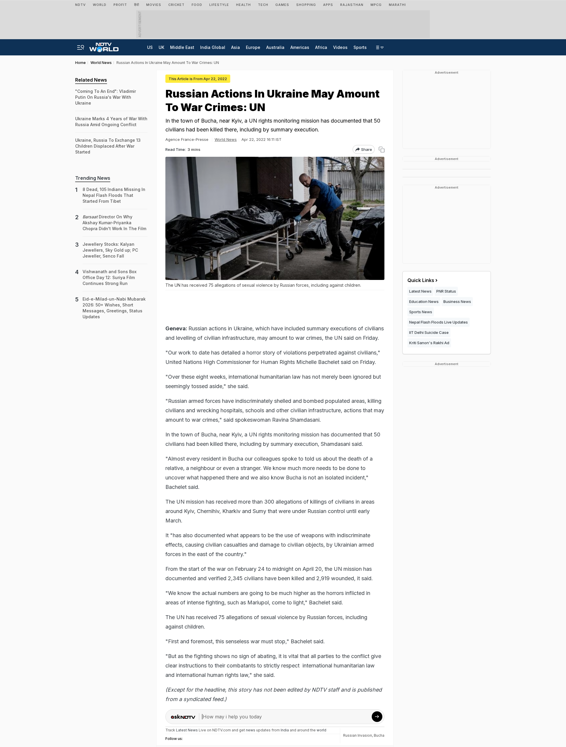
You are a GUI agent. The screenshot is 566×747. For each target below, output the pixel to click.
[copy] (381, 149)
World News (226, 139)
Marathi (397, 5)
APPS (328, 5)
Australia (275, 47)
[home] (104, 45)
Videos (340, 47)
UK (161, 47)
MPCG (376, 5)
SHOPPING (306, 5)
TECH (263, 5)
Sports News (420, 311)
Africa (321, 47)
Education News (424, 301)
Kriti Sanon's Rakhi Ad (429, 342)
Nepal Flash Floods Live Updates (438, 322)
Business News (457, 301)
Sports (360, 47)
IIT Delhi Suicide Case (429, 332)
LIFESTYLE (219, 5)
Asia (235, 47)
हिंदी (136, 5)
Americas (299, 47)
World (99, 5)
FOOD (197, 5)
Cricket (176, 5)
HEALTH (243, 5)
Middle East (182, 47)
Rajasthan (351, 5)
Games (282, 5)
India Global (212, 47)
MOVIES (153, 5)
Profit (120, 5)
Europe (253, 47)
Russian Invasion (357, 735)
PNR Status (446, 291)
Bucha (379, 735)
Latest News (420, 291)
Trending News (92, 178)
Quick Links (420, 280)
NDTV (80, 5)
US (150, 47)
